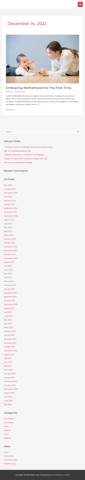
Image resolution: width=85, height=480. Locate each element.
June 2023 (8, 270)
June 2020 (8, 401)
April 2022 (8, 324)
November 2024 (10, 212)
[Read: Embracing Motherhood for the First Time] (42, 59)
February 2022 (10, 331)
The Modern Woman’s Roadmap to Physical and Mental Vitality (28, 147)
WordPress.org (9, 464)
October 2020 (10, 385)
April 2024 (8, 231)
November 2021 (10, 343)
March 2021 (8, 370)
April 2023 (8, 277)
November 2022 (10, 297)
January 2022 (9, 335)
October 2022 (9, 300)
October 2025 (9, 189)
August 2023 (9, 262)
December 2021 (10, 339)
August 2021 (9, 354)
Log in (6, 452)
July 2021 (7, 358)
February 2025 (10, 201)
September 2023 (11, 258)
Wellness (7, 438)
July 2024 (8, 224)
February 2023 (10, 285)
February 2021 (9, 374)
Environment (9, 423)
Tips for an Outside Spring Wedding (18, 162)
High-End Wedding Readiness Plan (17, 151)
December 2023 (10, 247)
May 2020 (8, 404)
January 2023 (9, 289)
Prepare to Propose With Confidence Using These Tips (25, 159)
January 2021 (9, 377)
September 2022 (11, 304)
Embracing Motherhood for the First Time (38, 88)
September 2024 (11, 216)
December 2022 (10, 293)
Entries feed (9, 456)
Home (6, 426)
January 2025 (9, 204)
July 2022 (8, 312)
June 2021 (8, 362)
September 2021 (10, 351)
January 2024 (9, 243)
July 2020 (8, 397)
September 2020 (11, 389)
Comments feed (10, 460)
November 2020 (10, 381)
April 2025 (8, 197)
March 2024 (9, 235)
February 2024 (10, 239)
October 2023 (9, 254)
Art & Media (8, 419)
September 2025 (11, 193)
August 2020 (9, 393)
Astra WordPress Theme (60, 475)
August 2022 (9, 308)
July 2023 (8, 266)
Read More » (10, 110)
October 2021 (9, 347)
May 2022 (8, 320)
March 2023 (8, 281)
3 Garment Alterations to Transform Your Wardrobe (24, 155)
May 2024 (8, 227)
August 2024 (9, 220)
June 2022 (8, 316)
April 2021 (8, 366)
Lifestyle (9, 92)
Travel (6, 434)
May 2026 (8, 185)
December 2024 (10, 208)
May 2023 (8, 274)
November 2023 (10, 250)
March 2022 (8, 327)
